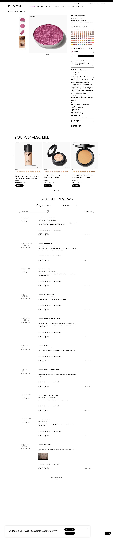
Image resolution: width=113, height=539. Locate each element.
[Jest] (89, 32)
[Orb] (82, 32)
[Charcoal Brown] (86, 34)
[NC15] (29, 172)
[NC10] (17, 172)
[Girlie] (84, 38)
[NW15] (37, 172)
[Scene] (93, 36)
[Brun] (78, 36)
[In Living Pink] (86, 38)
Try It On (90, 48)
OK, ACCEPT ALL (70, 529)
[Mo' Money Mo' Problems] (72, 42)
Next (56, 479)
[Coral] (93, 42)
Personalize (69, 533)
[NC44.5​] (81, 172)
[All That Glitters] (93, 32)
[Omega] (86, 32)
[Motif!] (74, 34)
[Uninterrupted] (89, 34)
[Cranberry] (91, 38)
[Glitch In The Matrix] (72, 38)
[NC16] (33, 172)
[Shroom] (74, 32)
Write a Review (66, 205)
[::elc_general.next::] (40, 171)
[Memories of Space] (80, 40)
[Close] (87, 528)
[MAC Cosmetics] (17, 6)
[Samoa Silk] (93, 38)
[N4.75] (31, 172)
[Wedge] (91, 34)
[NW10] (22, 172)
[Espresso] (76, 36)
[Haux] (86, 36)
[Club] (82, 42)
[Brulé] (76, 32)
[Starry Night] (78, 38)
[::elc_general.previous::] (16, 171)
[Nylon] (78, 32)
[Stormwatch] (89, 40)
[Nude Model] (76, 38)
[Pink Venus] (91, 42)
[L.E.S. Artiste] (84, 32)
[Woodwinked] (74, 42)
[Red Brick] (74, 40)
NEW (38, 6)
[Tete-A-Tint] (82, 34)
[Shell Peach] (72, 40)
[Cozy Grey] (89, 36)
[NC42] (74, 172)
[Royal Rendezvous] (82, 36)
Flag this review (87, 234)
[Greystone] (84, 42)
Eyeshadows (22, 11)
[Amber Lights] (78, 42)
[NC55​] (92, 172)
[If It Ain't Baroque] (82, 40)
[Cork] (93, 34)
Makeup (13, 11)
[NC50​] (90, 172)
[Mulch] (89, 44)
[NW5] (20, 172)
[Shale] (91, 36)
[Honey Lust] (78, 34)
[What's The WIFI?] (93, 40)
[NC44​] (78, 172)
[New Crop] (82, 44)
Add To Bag (19, 185)
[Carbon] (74, 38)
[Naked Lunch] (76, 34)
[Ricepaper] (91, 32)
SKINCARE (57, 6)
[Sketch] (86, 42)
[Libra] (89, 38)
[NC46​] (85, 172)
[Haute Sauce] (76, 44)
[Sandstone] (84, 34)
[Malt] (80, 32)
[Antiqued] (91, 44)
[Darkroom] (89, 42)
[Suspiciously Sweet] (78, 40)
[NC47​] (87, 172)
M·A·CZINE (68, 6)
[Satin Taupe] (74, 36)
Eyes (17, 11)
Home (9, 11)
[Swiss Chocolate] (80, 36)
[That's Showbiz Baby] (84, 44)
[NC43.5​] (76, 172)
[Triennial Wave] (78, 44)
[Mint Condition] (91, 40)
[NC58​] (94, 172)
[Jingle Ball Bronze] (86, 44)
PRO (73, 6)
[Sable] (76, 42)
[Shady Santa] (86, 40)
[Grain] (72, 34)
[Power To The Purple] (80, 38)
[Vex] (72, 32)
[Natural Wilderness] (80, 34)
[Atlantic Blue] (80, 44)
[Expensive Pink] (76, 40)
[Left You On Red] (74, 44)
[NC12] (24, 172)
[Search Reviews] (48, 211)
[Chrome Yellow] (72, 44)
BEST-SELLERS (44, 6)
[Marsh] (84, 40)
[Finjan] (84, 36)
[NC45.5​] (83, 172)
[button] (43, 456)
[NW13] (26, 172)
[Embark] (72, 36)
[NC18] (35, 172)
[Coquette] (80, 42)
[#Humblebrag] (82, 38)
